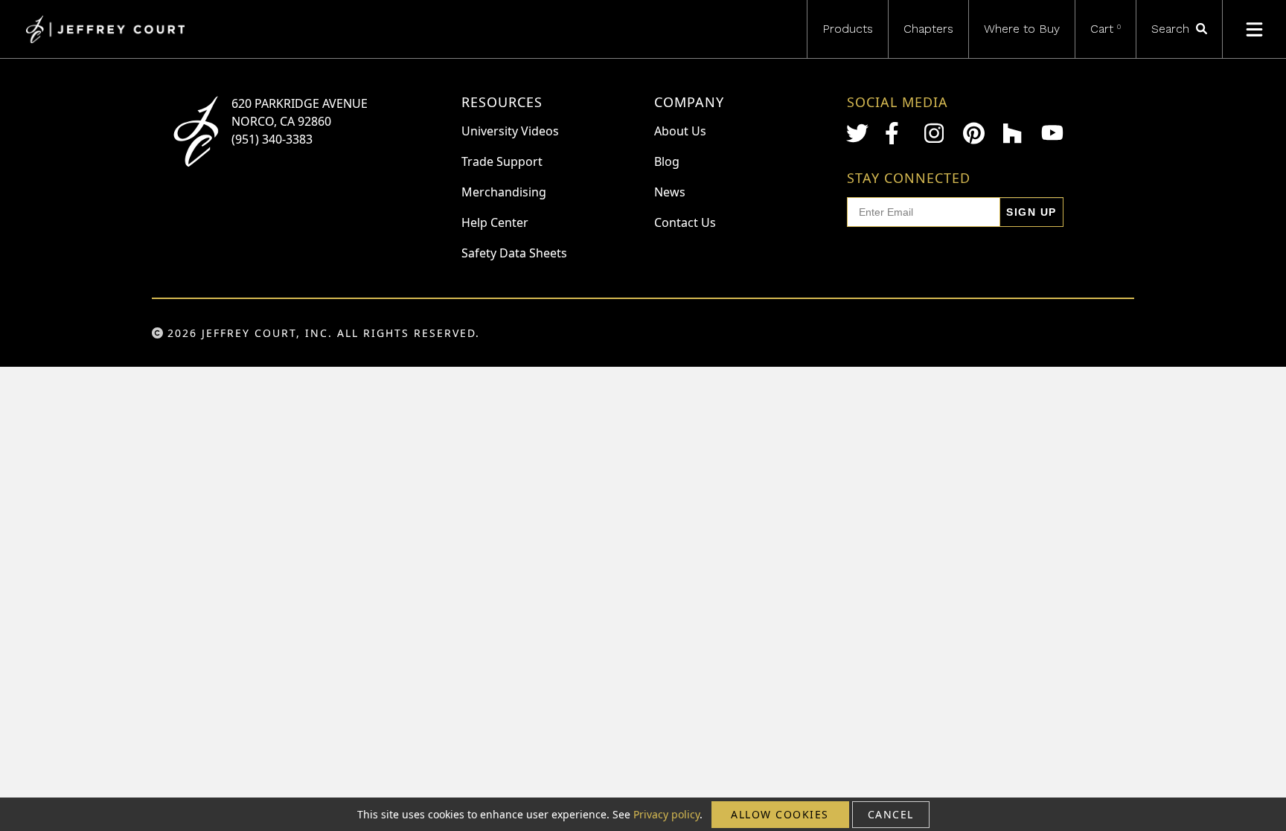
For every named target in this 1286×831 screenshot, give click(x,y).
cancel (891, 814)
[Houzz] (1013, 133)
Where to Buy (1022, 29)
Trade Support (502, 161)
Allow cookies (780, 814)
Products (847, 29)
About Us (680, 131)
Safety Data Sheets (514, 253)
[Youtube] (1052, 133)
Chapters (928, 29)
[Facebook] (896, 133)
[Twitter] (857, 133)
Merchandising (503, 192)
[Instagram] (935, 133)
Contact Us (685, 222)
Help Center (494, 222)
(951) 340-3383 (272, 139)
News (669, 192)
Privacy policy (666, 814)
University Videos (510, 131)
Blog (666, 161)
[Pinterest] (974, 133)
